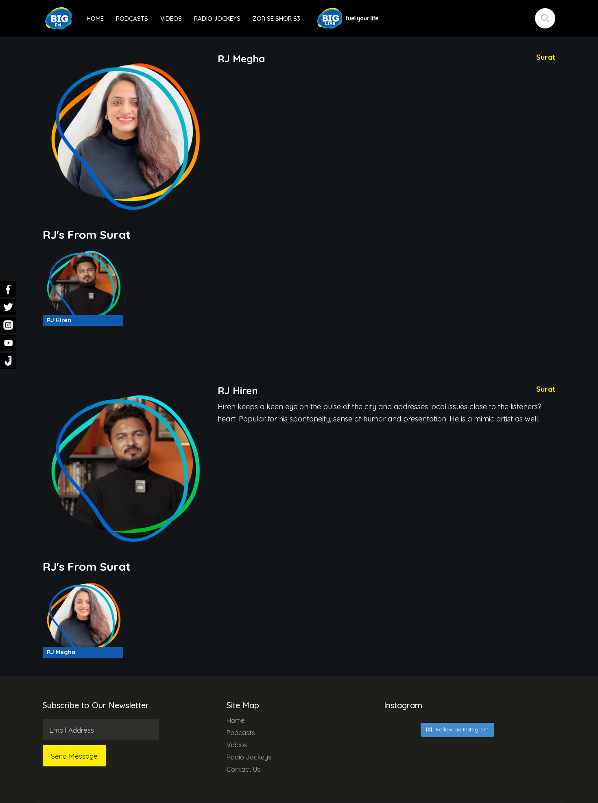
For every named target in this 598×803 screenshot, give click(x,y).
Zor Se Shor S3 (276, 18)
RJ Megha (61, 652)
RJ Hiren (59, 320)
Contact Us (243, 769)
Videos (171, 18)
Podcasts (132, 18)
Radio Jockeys (217, 18)
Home (95, 18)
